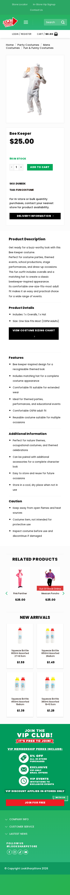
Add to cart (40, 167)
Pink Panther (20, 593)
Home (10, 45)
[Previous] (7, 589)
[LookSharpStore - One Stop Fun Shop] (10, 22)
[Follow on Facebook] (9, 852)
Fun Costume (25, 190)
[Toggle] (6, 820)
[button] (25, 22)
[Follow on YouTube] (25, 852)
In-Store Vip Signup (44, 4)
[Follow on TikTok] (20, 852)
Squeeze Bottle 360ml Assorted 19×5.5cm (50, 701)
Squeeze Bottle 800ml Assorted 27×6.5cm (20, 653)
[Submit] (63, 22)
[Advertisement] (28, 879)
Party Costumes (28, 45)
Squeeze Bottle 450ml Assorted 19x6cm (20, 701)
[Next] (63, 589)
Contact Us (36, 10)
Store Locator (20, 4)
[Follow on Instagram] (14, 852)
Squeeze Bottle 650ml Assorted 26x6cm (50, 653)
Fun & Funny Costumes (38, 48)
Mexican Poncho (50, 593)
